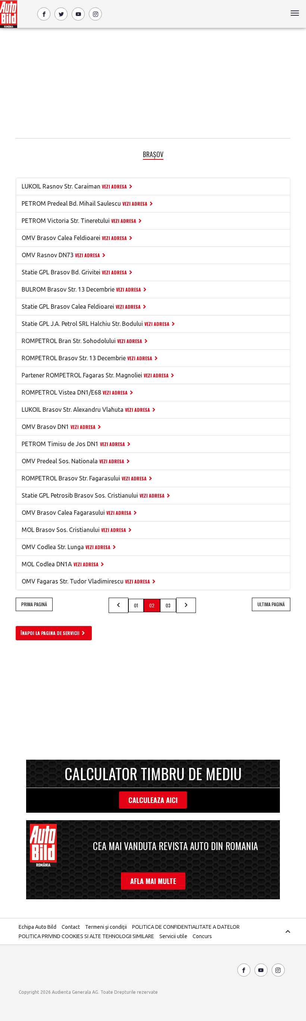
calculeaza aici (153, 800)
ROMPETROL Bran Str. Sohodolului (69, 340)
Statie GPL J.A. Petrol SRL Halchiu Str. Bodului (82, 323)
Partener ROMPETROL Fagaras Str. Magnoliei (82, 375)
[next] (186, 605)
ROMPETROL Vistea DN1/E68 (61, 392)
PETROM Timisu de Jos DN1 (60, 444)
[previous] (118, 605)
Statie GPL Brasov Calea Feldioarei (68, 306)
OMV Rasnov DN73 (48, 255)
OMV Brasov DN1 (45, 426)
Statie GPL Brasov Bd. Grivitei (61, 272)
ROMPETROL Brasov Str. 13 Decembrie (74, 358)
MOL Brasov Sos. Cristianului (61, 529)
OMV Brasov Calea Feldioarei (61, 237)
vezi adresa (114, 186)
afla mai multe (153, 881)
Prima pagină (34, 604)
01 (136, 605)
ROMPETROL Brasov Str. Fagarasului (71, 478)
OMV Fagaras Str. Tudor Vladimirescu (73, 581)
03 (168, 605)
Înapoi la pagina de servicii (50, 633)
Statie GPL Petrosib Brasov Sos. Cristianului (80, 495)
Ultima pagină (271, 604)
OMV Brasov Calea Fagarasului (63, 512)
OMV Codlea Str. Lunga (53, 547)
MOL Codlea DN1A (47, 564)
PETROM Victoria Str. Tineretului (66, 220)
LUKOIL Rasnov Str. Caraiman (61, 186)
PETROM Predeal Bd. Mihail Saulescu (71, 203)
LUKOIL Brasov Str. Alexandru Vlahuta (73, 409)
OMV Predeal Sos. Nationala (60, 461)
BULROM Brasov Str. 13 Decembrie (68, 289)
